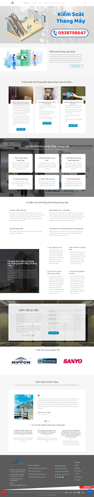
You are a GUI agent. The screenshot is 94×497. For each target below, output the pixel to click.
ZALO (89, 491)
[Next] (90, 24)
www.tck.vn (12, 490)
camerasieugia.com (46, 490)
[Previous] (3, 24)
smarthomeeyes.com (58, 490)
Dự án (52, 3)
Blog (56, 3)
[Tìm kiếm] (85, 3)
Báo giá (47, 3)
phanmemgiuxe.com (22, 490)
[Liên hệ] (3, 492)
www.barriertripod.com (34, 490)
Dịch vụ (40, 3)
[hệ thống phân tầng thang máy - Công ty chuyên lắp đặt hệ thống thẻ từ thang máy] (14, 3)
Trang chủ (26, 3)
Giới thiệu (33, 3)
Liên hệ (63, 3)
